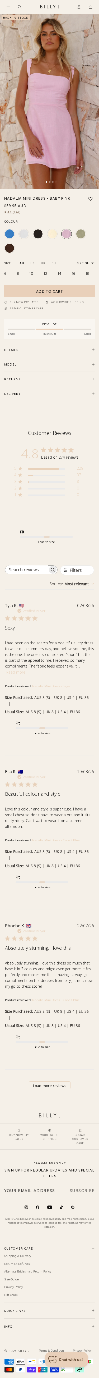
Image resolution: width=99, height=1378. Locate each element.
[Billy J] (49, 7)
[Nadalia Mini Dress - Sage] (81, 234)
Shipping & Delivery (17, 1256)
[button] (8, 7)
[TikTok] (61, 1207)
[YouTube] (49, 1207)
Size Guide (11, 1279)
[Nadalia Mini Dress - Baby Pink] (66, 234)
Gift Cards (10, 1295)
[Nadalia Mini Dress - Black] (38, 234)
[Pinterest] (72, 1207)
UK (43, 263)
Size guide (86, 263)
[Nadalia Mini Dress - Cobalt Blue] (9, 234)
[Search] (19, 7)
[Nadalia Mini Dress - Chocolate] (9, 248)
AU (22, 263)
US (32, 263)
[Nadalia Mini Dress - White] (23, 234)
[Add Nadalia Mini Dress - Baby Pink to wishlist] (90, 198)
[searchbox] (26, 569)
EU (53, 263)
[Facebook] (37, 1207)
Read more (15, 672)
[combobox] (72, 583)
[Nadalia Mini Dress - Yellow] (52, 234)
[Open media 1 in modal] (49, 101)
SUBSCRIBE (82, 1190)
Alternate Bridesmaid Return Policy (27, 1271)
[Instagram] (26, 1207)
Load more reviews (49, 1085)
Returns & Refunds (17, 1263)
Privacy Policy (13, 1287)
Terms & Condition (51, 1350)
